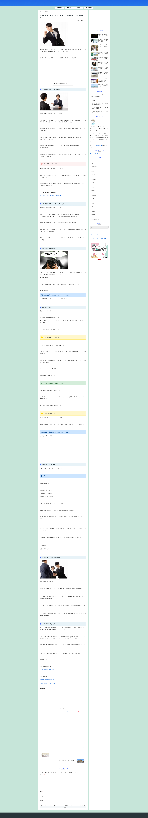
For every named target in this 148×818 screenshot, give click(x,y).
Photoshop (93, 182)
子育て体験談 (94, 179)
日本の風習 (94, 208)
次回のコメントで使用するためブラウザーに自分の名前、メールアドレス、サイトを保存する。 (63, 805)
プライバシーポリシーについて (97, 238)
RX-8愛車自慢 (94, 166)
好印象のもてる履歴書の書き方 (47, 679)
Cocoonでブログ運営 (95, 219)
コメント (42, 774)
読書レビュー (94, 190)
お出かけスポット (95, 200)
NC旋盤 (93, 187)
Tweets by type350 (94, 153)
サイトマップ (93, 234)
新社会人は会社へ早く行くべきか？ (48, 683)
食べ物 (93, 198)
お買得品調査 (94, 195)
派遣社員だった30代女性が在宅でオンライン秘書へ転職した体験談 (100, 95)
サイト (41, 800)
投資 (92, 206)
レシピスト (94, 174)
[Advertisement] (63, 72)
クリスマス (94, 176)
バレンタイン (94, 214)
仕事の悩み (43, 688)
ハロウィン (94, 211)
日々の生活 (94, 192)
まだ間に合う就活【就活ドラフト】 (48, 669)
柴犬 (92, 163)
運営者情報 (98, 145)
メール (42, 796)
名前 (41, 791)
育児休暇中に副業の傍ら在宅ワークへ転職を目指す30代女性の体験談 (100, 104)
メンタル (93, 203)
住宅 (92, 160)
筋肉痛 (93, 171)
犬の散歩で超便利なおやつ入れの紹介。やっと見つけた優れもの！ (100, 112)
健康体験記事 (94, 168)
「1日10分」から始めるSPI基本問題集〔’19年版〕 (51, 195)
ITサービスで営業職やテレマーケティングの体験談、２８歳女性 (100, 108)
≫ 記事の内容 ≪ (60, 83)
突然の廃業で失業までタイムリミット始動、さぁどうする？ (100, 100)
